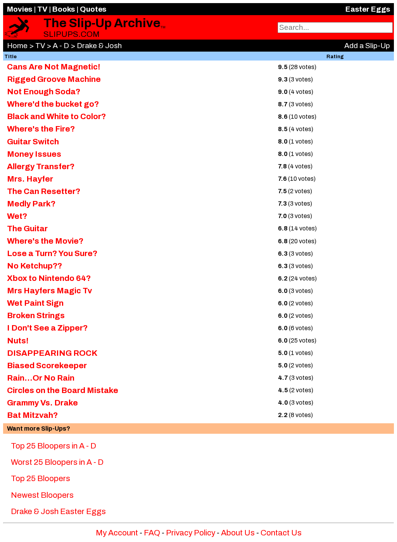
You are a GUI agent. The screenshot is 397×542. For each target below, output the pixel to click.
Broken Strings (36, 315)
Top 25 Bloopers (40, 478)
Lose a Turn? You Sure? (52, 253)
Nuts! (18, 340)
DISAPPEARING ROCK (52, 353)
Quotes (93, 9)
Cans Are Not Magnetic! (53, 66)
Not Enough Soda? (43, 91)
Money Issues (34, 154)
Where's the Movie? (45, 241)
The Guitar (27, 228)
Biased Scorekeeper (47, 365)
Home (17, 46)
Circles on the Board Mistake (62, 390)
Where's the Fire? (41, 129)
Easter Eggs (367, 9)
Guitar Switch (33, 141)
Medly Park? (31, 203)
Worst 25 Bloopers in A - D (57, 462)
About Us (238, 532)
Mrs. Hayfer (30, 179)
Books (63, 9)
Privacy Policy (190, 532)
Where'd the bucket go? (53, 104)
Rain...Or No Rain (40, 378)
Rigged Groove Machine (54, 79)
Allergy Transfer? (40, 166)
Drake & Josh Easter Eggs (58, 511)
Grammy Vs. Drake (42, 402)
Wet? (17, 216)
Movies (19, 9)
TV (42, 9)
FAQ (152, 532)
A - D (61, 46)
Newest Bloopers (42, 495)
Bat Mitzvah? (32, 415)
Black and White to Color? (56, 116)
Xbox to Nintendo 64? (49, 278)
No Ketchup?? (34, 265)
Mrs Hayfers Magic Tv (49, 290)
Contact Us (281, 532)
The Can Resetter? (43, 191)
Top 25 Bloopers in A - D (53, 446)
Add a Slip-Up (367, 46)
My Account (117, 532)
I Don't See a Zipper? (47, 328)
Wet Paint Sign (35, 303)
